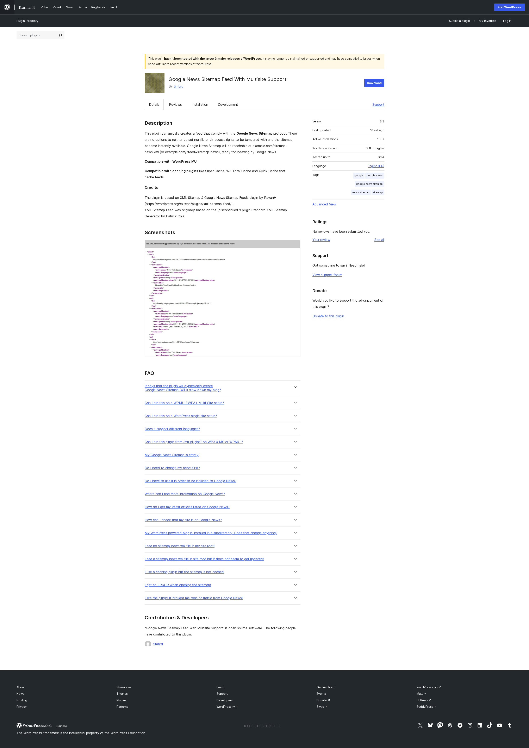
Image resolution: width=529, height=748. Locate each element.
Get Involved (325, 687)
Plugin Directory (27, 21)
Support (378, 104)
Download (374, 83)
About (21, 687)
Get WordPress (509, 7)
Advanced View (324, 204)
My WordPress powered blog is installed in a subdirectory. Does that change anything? (211, 533)
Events (321, 693)
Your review (321, 240)
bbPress (424, 700)
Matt (421, 693)
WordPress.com (429, 687)
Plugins (121, 700)
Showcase (124, 687)
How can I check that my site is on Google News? (183, 520)
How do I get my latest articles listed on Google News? (187, 507)
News (20, 693)
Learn (220, 687)
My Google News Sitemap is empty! (172, 455)
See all (379, 240)
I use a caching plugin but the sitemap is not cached (184, 572)
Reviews (175, 104)
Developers (225, 700)
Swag (322, 706)
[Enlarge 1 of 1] (295, 245)
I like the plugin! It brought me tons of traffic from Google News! (194, 598)
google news (375, 175)
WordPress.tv (227, 706)
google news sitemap (369, 183)
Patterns (122, 706)
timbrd (178, 86)
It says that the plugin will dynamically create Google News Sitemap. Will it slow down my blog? (183, 388)
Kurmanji (61, 726)
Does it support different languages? (172, 429)
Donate (323, 700)
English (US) (376, 166)
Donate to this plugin (328, 316)
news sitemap (360, 192)
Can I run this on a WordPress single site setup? (181, 416)
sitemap (378, 192)
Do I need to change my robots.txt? (172, 468)
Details (154, 104)
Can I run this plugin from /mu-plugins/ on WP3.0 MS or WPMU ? (194, 442)
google (358, 175)
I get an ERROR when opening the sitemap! (178, 585)
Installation (200, 104)
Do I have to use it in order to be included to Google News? (190, 481)
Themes (122, 693)
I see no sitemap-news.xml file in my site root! (179, 546)
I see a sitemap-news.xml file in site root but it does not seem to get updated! (204, 559)
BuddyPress (427, 706)
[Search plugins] (60, 35)
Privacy (22, 706)
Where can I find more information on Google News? (185, 494)
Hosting (22, 700)
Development (228, 104)
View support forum (327, 275)
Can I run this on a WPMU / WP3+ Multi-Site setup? (184, 403)
